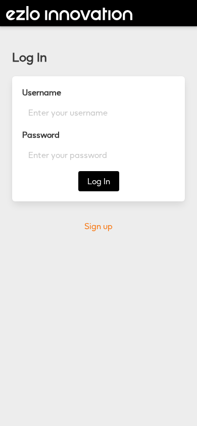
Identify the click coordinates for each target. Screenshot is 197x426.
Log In (98, 181)
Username (41, 92)
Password (41, 135)
